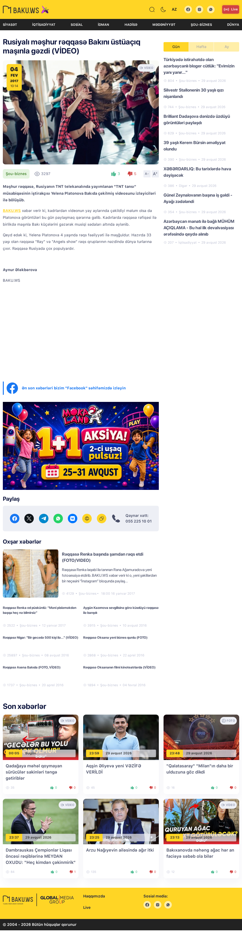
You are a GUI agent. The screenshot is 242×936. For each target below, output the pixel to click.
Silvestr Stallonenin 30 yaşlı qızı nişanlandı (194, 93)
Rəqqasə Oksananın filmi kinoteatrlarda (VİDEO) (119, 667)
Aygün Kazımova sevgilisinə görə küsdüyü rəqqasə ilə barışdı (121, 610)
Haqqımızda (94, 896)
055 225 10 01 (138, 521)
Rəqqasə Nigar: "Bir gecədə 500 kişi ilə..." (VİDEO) (40, 637)
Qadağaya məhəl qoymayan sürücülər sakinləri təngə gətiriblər (34, 772)
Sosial (77, 24)
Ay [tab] (227, 46)
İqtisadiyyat (43, 24)
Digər (183, 186)
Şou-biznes (201, 24)
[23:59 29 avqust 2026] (121, 737)
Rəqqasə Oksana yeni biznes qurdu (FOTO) (115, 637)
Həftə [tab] (201, 46)
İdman (103, 24)
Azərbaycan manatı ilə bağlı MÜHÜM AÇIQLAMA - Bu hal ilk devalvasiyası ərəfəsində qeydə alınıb (199, 228)
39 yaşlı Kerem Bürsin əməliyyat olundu (194, 145)
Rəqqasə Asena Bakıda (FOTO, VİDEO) (31, 667)
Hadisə (131, 24)
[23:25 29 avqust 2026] (121, 821)
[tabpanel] (201, 150)
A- (147, 174)
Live (234, 9)
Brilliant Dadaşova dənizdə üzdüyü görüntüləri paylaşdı (197, 119)
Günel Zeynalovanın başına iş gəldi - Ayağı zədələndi (198, 198)
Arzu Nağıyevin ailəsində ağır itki (120, 850)
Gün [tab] (176, 46)
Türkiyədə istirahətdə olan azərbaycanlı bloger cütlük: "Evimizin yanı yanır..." (199, 66)
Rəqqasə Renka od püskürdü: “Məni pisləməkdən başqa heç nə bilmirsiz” (39, 610)
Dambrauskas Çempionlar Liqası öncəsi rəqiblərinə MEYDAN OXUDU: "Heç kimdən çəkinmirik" (41, 856)
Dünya (233, 24)
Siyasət (10, 24)
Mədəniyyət (163, 24)
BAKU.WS (12, 210)
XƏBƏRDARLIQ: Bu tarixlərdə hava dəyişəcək (197, 172)
